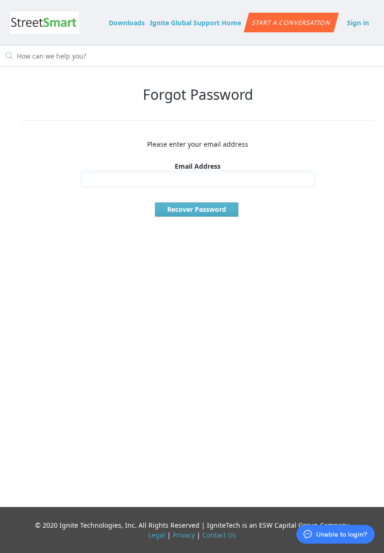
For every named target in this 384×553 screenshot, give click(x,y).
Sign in (358, 22)
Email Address (198, 166)
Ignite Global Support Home (195, 22)
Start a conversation (291, 22)
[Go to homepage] (45, 22)
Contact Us (219, 535)
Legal (156, 535)
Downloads (127, 22)
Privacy (184, 535)
